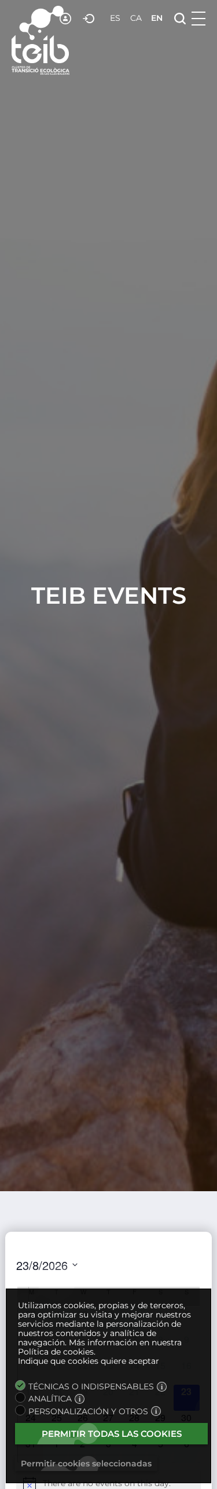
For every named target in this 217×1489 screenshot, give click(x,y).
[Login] (90, 18)
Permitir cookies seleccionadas (86, 1463)
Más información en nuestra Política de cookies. (100, 1347)
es (115, 18)
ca (136, 18)
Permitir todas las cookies (112, 1433)
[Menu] (198, 18)
